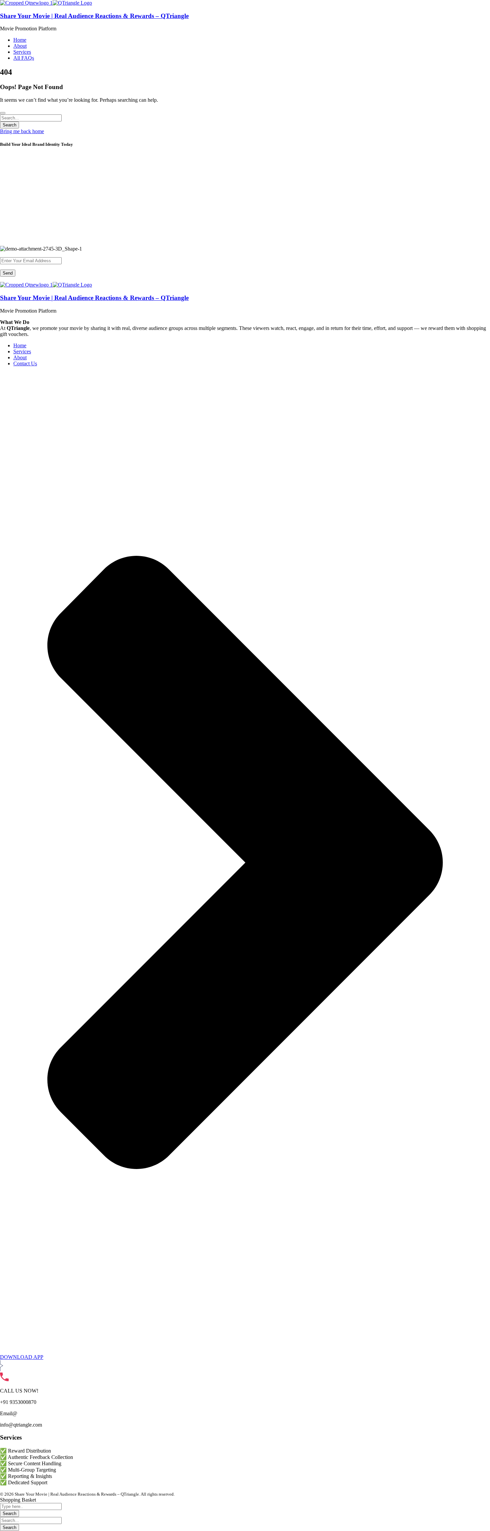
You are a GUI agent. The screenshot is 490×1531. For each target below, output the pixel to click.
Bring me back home (22, 131)
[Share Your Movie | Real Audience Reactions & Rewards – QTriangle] (26, 3)
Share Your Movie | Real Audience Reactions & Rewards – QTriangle (94, 15)
